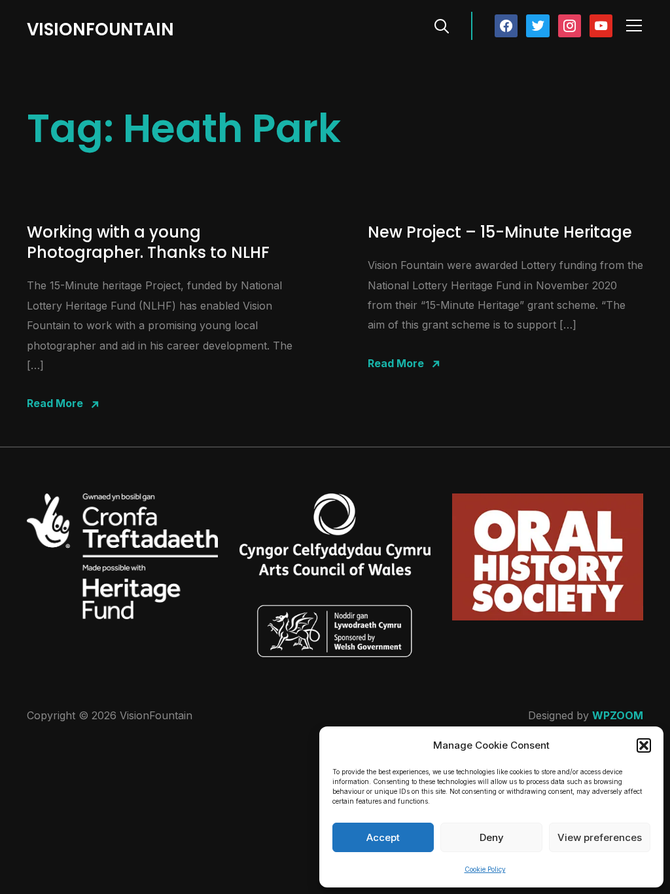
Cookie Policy (485, 869)
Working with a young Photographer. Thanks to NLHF (148, 242)
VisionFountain (100, 29)
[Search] (442, 25)
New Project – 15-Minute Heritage (500, 232)
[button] (643, 745)
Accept (383, 837)
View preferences (599, 837)
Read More (55, 403)
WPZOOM (617, 715)
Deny (492, 837)
